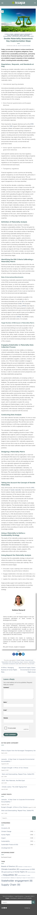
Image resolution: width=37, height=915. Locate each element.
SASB (19, 303)
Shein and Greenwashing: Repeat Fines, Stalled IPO (18, 774)
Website (5, 718)
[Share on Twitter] (16, 654)
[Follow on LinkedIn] (4, 908)
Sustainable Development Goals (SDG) (23, 36)
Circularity (4, 828)
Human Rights (5, 834)
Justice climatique (22, 875)
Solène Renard (26, 45)
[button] (2, 3)
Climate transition (10, 869)
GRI (23, 301)
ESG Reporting (15, 35)
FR (35, 3)
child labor (21, 866)
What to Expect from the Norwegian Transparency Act (18, 750)
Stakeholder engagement (17, 880)
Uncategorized (5, 848)
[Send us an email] (2, 908)
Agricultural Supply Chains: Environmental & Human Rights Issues (27, 670)
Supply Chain (10, 884)
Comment (6, 687)
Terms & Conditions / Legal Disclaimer (13, 896)
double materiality (15, 490)
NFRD (32, 124)
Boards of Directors (9, 866)
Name (5, 702)
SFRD (32, 487)
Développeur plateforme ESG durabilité (21, 898)
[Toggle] (35, 831)
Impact (21, 35)
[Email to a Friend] (20, 654)
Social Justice (31, 877)
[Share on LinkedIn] (23, 654)
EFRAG (24, 306)
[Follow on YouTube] (6, 908)
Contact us (27, 908)
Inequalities (10, 875)
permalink (31, 663)
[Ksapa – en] (18, 3)
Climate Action (28, 866)
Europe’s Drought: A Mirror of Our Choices (15, 767)
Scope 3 (25, 877)
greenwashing (9, 872)
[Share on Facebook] (13, 654)
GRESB (19, 316)
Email (5, 710)
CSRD (10, 126)
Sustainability (5, 841)
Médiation (13, 877)
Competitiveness (25, 869)
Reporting (19, 877)
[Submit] (34, 818)
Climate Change (9, 34)
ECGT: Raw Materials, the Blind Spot (13, 780)
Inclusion (26, 35)
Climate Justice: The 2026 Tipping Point (14, 787)
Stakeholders (7, 36)
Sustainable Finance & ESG (9, 844)
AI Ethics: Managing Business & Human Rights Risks (9, 670)
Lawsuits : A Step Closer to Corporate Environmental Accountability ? (17, 760)
